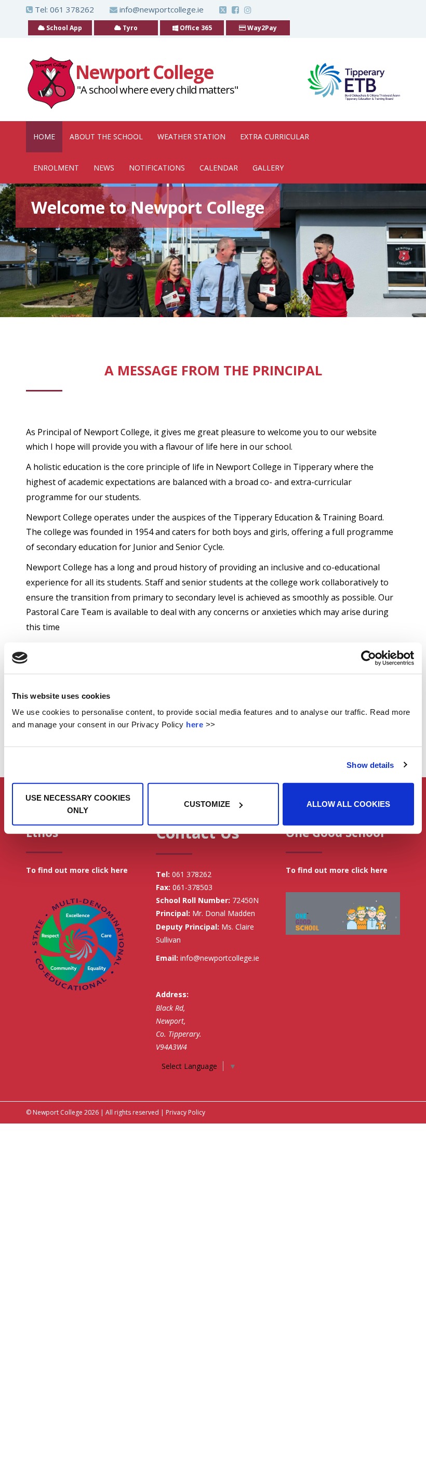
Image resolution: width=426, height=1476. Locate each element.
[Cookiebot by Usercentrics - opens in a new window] (368, 657)
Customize (207, 804)
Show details (370, 764)
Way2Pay (261, 27)
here (194, 724)
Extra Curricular (274, 136)
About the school (106, 136)
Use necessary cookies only (77, 804)
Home (44, 136)
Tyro (129, 27)
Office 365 (195, 27)
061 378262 (72, 9)
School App (63, 27)
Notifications (157, 168)
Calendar (218, 168)
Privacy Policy (185, 1112)
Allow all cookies (348, 804)
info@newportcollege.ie (161, 9)
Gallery (268, 168)
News (104, 168)
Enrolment (56, 168)
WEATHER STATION (191, 136)
